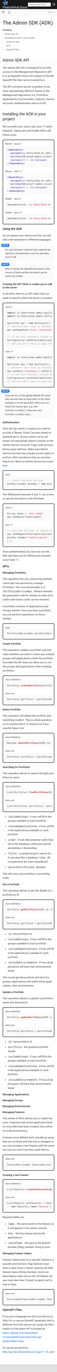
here (42, 80)
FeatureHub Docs (15, 7)
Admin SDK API (11, 34)
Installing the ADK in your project (19, 38)
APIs (8, 45)
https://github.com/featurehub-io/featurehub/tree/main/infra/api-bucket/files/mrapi (22, 1337)
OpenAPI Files (12, 49)
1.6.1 (50, 12)
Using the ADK (12, 42)
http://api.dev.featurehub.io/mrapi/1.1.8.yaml (28, 1351)
